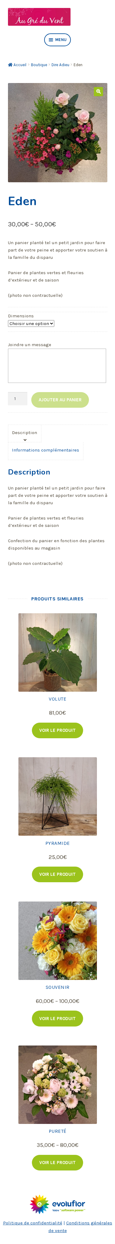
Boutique (39, 64)
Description (24, 432)
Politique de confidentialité (32, 1223)
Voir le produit (57, 730)
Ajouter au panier (60, 400)
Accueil (19, 64)
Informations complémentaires (45, 450)
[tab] (25, 433)
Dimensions (21, 316)
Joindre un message (29, 344)
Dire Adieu (60, 64)
